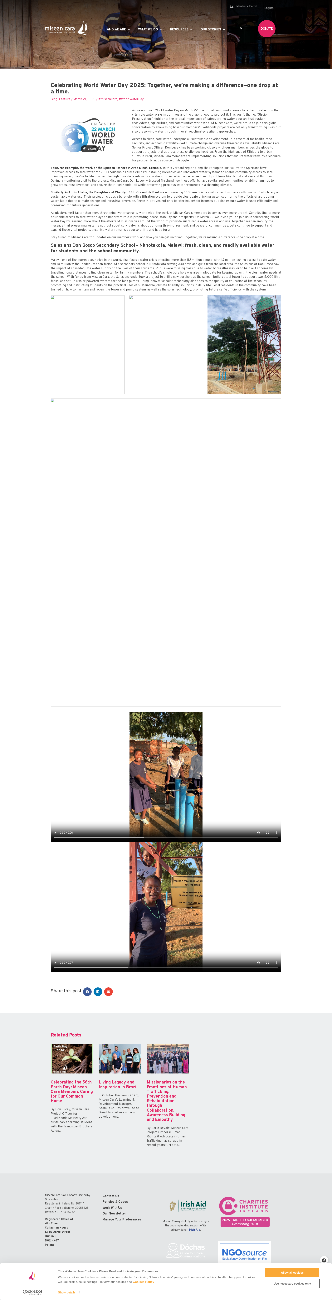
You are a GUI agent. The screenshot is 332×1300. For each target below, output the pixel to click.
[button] (324, 1260)
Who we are (116, 30)
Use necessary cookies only (292, 1283)
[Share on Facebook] (87, 991)
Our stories (211, 30)
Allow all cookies (292, 1272)
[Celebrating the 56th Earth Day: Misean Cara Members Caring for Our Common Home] (72, 1099)
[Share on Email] (108, 991)
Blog (54, 99)
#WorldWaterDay (131, 99)
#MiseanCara (107, 99)
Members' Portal (246, 6)
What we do (148, 30)
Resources (179, 30)
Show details (67, 1292)
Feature (64, 99)
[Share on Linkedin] (98, 991)
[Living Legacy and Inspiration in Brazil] (120, 1099)
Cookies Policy (143, 1281)
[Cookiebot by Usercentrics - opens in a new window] (32, 1292)
